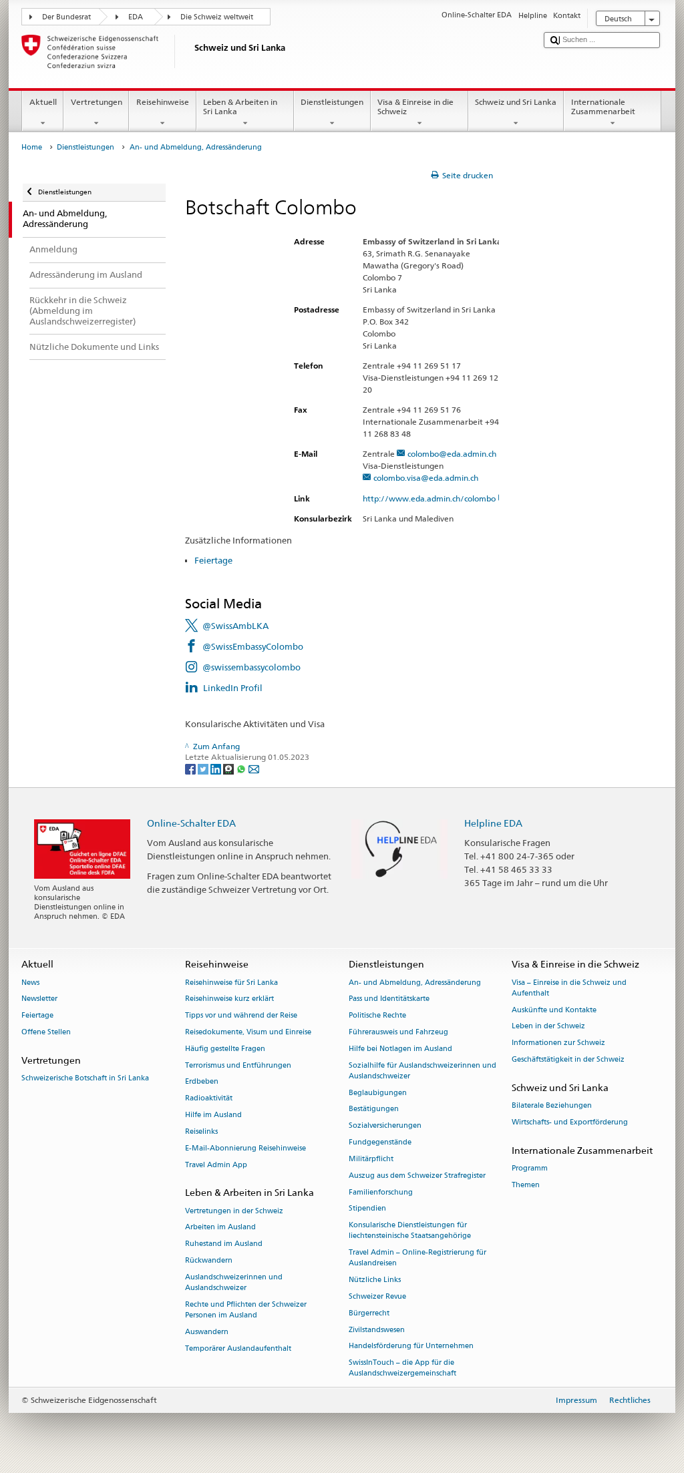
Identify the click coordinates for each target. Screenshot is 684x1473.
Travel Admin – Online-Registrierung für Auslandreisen (417, 1258)
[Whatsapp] (242, 768)
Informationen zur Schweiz (558, 1043)
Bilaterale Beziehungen (552, 1105)
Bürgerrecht (369, 1313)
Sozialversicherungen (385, 1126)
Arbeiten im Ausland (220, 1227)
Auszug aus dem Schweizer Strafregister (417, 1175)
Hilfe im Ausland (213, 1114)
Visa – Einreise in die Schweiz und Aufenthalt (569, 988)
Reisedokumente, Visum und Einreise (248, 1032)
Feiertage (213, 560)
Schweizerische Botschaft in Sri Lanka (85, 1078)
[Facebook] (191, 768)
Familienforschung (381, 1192)
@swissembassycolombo (251, 667)
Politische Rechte (377, 1016)
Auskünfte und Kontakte (554, 1010)
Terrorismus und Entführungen (238, 1065)
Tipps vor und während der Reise (241, 1016)
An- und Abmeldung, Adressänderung (415, 982)
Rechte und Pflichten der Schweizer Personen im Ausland (246, 1309)
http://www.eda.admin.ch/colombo (429, 498)
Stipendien (367, 1209)
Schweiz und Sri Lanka (515, 102)
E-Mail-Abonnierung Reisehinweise (245, 1148)
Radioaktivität (208, 1098)
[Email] (253, 768)
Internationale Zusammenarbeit (603, 106)
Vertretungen (96, 102)
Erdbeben (201, 1082)
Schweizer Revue (377, 1296)
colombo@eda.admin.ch (451, 453)
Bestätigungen (374, 1109)
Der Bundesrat (66, 17)
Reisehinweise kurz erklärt (229, 999)
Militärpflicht (371, 1158)
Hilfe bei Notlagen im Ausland (400, 1048)
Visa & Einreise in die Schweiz (415, 106)
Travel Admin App (216, 1165)
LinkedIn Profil (233, 687)
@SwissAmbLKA (235, 625)
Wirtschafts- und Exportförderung (570, 1122)
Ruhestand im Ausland (224, 1244)
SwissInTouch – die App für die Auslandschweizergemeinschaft (402, 1368)
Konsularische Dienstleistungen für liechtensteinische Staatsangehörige (410, 1231)
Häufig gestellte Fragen (225, 1048)
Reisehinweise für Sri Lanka (231, 982)
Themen (526, 1185)
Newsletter (39, 999)
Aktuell (43, 102)
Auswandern (206, 1331)
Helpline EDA (493, 823)
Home (31, 147)
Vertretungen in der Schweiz (234, 1211)
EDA (135, 17)
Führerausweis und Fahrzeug (398, 1032)
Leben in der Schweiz (548, 1026)
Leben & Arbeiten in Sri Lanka (240, 106)
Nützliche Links (375, 1280)
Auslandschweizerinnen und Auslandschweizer (234, 1282)
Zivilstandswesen (377, 1329)
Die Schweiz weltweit (216, 17)
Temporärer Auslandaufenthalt (238, 1348)
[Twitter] (204, 768)
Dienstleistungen (332, 102)
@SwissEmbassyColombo (252, 646)
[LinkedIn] (216, 768)
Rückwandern (208, 1260)
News (30, 982)
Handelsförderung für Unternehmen (411, 1346)
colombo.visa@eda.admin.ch (425, 477)
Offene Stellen (46, 1032)
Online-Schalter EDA (191, 823)
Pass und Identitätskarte (389, 999)
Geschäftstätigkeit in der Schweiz (568, 1059)
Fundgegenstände (380, 1142)
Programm (530, 1168)
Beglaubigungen (378, 1092)
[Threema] (229, 768)
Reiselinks (201, 1131)
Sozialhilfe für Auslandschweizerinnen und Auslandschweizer (422, 1070)
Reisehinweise (162, 102)
